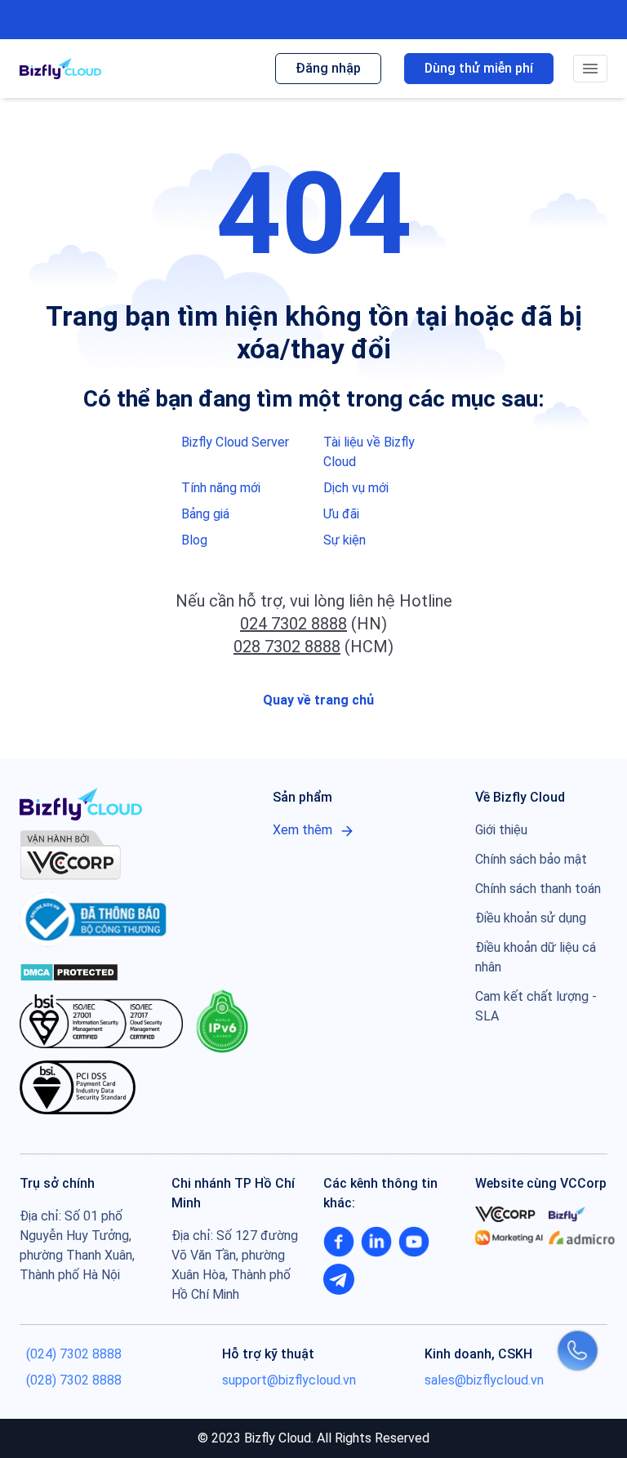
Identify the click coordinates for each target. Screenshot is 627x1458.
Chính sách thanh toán (538, 888)
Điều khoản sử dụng (530, 918)
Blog (194, 540)
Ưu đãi (341, 514)
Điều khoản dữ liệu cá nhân (535, 957)
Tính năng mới (220, 488)
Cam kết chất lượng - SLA (536, 1006)
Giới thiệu (501, 830)
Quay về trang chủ (317, 700)
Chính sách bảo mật (531, 859)
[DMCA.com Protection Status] (69, 971)
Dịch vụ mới (356, 488)
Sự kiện (344, 540)
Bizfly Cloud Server (235, 442)
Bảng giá (205, 514)
